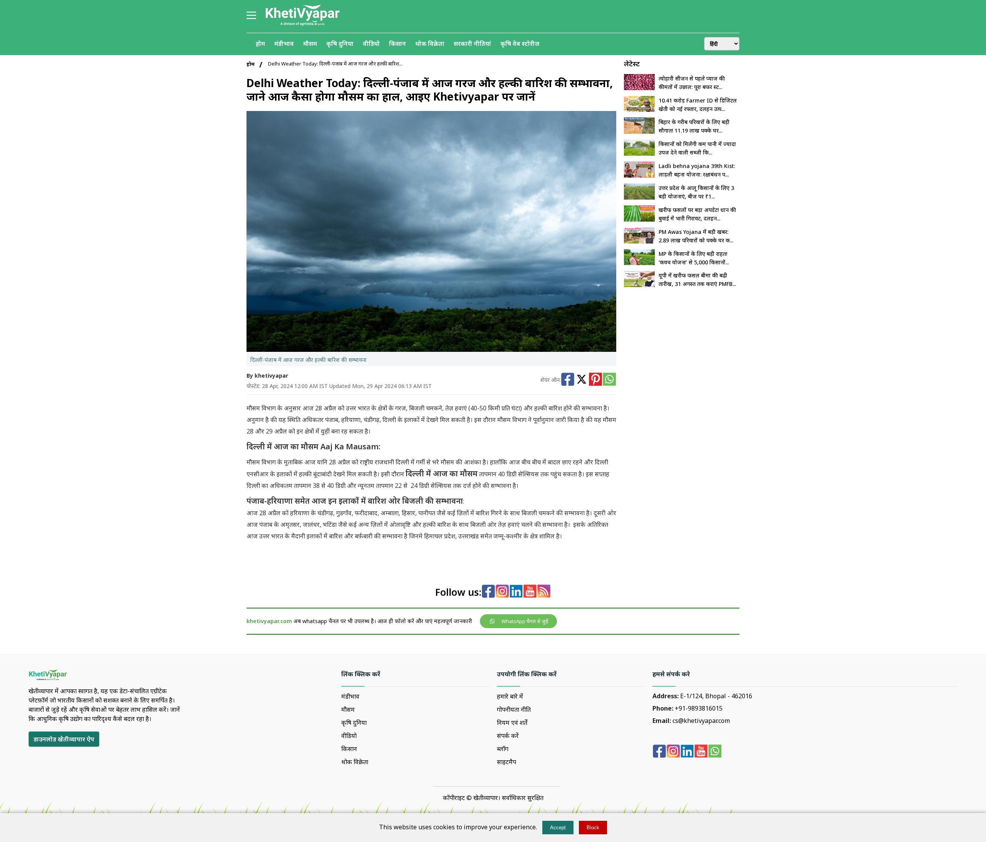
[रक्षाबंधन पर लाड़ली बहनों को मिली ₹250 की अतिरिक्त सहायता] (639, 175)
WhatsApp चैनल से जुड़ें (524, 621)
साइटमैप (506, 762)
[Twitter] (582, 380)
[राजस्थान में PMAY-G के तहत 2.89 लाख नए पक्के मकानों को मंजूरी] (639, 241)
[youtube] (530, 592)
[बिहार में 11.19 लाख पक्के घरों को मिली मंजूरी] (639, 131)
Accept (558, 827)
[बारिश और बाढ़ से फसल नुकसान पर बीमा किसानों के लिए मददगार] (639, 285)
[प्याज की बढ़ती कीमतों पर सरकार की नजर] (639, 88)
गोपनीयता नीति (514, 709)
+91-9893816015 (699, 708)
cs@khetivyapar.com (701, 720)
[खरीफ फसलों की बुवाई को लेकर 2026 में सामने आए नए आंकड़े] (639, 219)
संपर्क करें (508, 735)
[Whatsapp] (609, 380)
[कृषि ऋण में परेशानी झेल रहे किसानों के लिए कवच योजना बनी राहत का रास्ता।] (639, 263)
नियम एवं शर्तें (512, 722)
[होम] (302, 24)
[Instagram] (502, 592)
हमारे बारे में (510, 696)
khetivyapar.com (269, 621)
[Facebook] (568, 380)
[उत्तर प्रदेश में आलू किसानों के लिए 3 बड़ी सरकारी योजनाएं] (639, 197)
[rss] (544, 592)
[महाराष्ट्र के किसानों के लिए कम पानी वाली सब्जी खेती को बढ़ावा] (639, 153)
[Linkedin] (516, 592)
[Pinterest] (595, 380)
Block (593, 827)
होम (250, 64)
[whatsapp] (715, 752)
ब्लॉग (502, 749)
